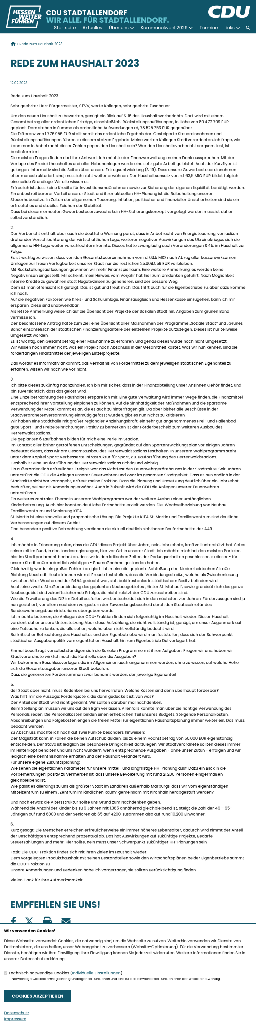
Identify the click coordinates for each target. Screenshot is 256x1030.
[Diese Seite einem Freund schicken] (65, 921)
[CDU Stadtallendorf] (13, 43)
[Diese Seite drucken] (47, 921)
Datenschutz (16, 1013)
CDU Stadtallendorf (86, 13)
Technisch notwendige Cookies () (65, 973)
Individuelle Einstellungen (96, 973)
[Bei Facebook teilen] (13, 921)
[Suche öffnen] (248, 28)
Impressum (15, 1019)
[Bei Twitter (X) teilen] (29, 921)
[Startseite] (229, 8)
